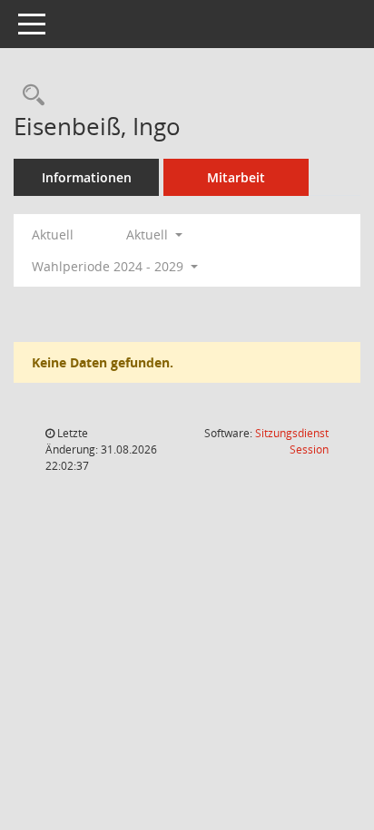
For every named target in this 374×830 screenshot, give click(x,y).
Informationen (87, 177)
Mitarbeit (236, 177)
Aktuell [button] (149, 234)
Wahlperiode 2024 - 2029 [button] (109, 266)
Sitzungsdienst (292, 441)
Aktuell (53, 234)
